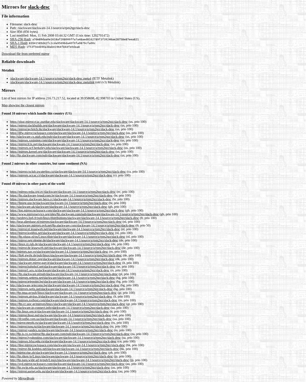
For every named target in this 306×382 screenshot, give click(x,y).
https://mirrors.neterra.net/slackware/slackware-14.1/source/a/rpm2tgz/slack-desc (62, 278)
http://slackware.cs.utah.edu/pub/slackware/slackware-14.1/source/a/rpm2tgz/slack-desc (67, 136)
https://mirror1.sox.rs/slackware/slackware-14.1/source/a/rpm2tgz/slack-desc (59, 270)
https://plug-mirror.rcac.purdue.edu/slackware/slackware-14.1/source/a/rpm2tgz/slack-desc (69, 121)
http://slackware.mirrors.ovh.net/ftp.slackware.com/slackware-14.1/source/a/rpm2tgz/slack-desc (72, 225)
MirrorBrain (26, 378)
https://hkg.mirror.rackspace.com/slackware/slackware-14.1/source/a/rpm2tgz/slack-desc (67, 345)
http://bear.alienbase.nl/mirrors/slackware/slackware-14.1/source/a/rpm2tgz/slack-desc (66, 221)
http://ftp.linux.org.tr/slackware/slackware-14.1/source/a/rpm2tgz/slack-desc (59, 311)
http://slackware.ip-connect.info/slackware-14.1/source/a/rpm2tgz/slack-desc (60, 307)
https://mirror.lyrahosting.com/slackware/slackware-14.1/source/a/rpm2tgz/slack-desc (65, 337)
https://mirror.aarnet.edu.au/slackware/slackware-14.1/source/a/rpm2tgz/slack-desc (63, 371)
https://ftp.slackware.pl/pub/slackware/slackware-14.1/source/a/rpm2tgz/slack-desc (64, 274)
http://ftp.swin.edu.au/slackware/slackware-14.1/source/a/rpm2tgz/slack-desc (60, 367)
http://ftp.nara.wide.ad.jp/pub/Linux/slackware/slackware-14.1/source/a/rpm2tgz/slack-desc (69, 360)
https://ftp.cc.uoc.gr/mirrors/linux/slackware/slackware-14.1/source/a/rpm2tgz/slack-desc (67, 304)
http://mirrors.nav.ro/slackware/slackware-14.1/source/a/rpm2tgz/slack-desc (59, 251)
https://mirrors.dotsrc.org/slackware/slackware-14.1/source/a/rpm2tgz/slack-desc (62, 259)
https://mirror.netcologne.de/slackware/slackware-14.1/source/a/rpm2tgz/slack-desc (64, 240)
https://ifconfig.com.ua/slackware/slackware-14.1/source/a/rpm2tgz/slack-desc (61, 319)
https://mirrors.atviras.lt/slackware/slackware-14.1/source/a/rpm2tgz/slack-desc (61, 296)
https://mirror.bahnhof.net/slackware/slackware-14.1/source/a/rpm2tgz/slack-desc (63, 266)
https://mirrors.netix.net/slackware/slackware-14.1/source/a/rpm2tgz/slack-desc (61, 289)
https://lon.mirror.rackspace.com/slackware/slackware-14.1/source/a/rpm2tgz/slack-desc (67, 210)
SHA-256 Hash (20, 39)
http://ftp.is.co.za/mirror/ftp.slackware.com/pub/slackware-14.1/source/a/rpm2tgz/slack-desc (70, 334)
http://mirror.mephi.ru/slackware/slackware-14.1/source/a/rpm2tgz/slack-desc (60, 322)
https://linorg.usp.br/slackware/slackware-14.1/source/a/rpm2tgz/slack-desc (59, 203)
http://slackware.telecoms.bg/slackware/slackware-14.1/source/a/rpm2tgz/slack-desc (64, 285)
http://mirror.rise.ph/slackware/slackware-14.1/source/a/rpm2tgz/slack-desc (58, 352)
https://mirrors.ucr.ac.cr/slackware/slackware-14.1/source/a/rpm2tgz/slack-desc (61, 175)
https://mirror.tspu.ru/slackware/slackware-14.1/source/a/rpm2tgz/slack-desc (59, 326)
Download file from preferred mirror (25, 53)
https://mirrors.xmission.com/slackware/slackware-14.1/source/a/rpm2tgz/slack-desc (64, 140)
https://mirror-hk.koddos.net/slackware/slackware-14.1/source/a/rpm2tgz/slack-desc (64, 349)
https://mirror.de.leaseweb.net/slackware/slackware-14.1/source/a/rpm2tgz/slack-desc (65, 248)
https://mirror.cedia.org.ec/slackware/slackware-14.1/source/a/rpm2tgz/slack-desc (63, 191)
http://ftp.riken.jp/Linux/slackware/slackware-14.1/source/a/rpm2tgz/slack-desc (61, 356)
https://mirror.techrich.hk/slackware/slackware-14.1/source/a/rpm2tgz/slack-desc (62, 129)
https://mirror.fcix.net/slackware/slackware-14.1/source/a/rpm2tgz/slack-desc (60, 144)
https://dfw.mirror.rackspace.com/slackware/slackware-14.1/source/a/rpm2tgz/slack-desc (67, 133)
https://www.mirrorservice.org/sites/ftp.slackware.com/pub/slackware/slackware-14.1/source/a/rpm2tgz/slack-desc (84, 214)
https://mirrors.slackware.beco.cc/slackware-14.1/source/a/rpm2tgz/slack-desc (60, 199)
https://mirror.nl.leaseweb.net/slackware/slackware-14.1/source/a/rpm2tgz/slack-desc (65, 229)
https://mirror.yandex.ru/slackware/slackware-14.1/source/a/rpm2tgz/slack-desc (61, 330)
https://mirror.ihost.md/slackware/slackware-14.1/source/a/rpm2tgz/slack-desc (60, 315)
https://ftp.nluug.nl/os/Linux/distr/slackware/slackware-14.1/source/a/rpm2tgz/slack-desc (67, 236)
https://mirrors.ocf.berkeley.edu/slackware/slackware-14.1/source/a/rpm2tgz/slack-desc (66, 148)
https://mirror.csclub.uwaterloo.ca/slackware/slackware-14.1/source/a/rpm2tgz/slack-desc (68, 171)
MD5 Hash (17, 46)
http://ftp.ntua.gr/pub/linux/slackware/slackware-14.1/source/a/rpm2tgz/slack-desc (63, 293)
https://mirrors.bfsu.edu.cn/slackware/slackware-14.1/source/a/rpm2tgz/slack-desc (63, 341)
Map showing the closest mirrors (23, 105)
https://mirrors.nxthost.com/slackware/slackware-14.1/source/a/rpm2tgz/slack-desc (63, 300)
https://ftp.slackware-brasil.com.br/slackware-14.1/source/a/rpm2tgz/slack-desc (61, 195)
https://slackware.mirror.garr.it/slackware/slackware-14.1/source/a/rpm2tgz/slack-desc (65, 263)
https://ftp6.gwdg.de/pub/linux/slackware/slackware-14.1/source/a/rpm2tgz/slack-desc (66, 255)
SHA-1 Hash (18, 43)
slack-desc (39, 7)
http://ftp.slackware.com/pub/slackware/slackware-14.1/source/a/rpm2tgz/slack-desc (65, 155)
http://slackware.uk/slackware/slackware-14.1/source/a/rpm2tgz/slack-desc (58, 206)
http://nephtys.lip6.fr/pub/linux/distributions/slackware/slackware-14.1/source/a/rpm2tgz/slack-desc (74, 218)
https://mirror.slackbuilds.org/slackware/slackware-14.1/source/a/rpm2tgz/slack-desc (65, 125)
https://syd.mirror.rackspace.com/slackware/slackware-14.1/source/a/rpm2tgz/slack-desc (67, 364)
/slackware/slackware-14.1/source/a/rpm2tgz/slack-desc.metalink (52, 82)
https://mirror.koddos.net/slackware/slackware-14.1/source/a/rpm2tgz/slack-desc (62, 233)
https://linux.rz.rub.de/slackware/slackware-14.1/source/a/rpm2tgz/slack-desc (60, 244)
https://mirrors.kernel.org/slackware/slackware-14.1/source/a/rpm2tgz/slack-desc (62, 151)
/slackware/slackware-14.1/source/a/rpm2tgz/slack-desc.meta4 (50, 78)
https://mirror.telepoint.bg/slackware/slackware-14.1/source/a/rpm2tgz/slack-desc (62, 281)
